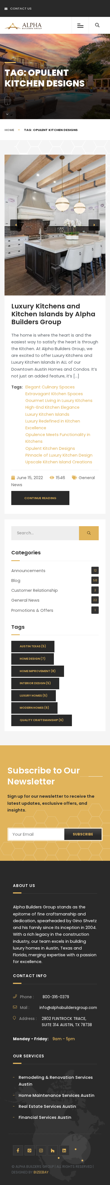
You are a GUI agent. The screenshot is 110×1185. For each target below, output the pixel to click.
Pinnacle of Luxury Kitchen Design (59, 455)
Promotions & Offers (32, 610)
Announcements (28, 570)
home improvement (38, 671)
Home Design (32, 659)
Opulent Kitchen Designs (50, 448)
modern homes (34, 708)
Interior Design (35, 683)
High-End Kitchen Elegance (52, 407)
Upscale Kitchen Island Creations (58, 462)
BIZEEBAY (41, 1172)
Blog (15, 580)
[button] (15, 225)
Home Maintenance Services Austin (56, 1095)
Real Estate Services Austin (47, 1106)
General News (25, 600)
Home (9, 130)
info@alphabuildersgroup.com (68, 1007)
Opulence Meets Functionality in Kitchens (57, 438)
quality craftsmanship (41, 720)
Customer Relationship (34, 590)
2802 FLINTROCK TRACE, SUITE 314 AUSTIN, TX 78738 (67, 1022)
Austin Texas (33, 646)
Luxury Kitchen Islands (47, 414)
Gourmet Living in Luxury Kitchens (59, 400)
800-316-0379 (56, 997)
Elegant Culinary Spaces (50, 387)
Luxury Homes (33, 695)
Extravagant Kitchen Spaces (54, 394)
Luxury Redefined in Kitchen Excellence (52, 424)
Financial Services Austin (45, 1117)
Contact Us (21, 8)
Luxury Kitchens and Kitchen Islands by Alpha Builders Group (53, 314)
